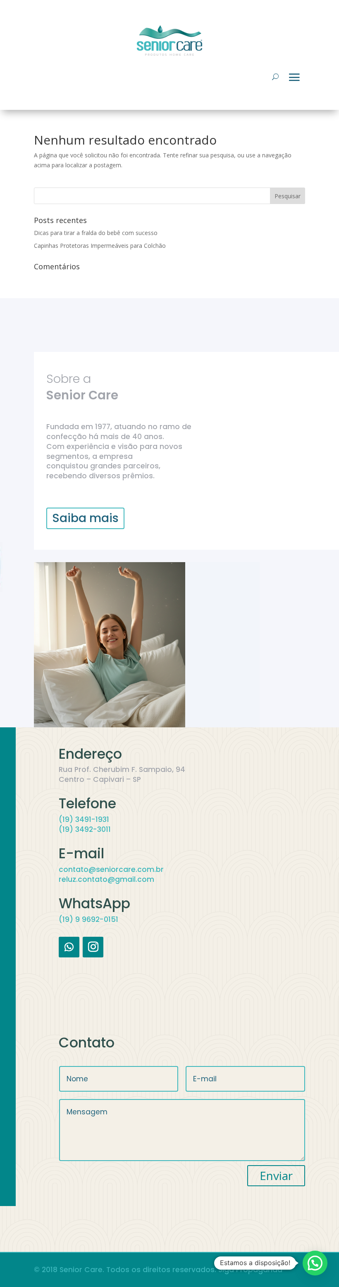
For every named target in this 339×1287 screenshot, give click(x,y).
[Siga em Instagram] (93, 947)
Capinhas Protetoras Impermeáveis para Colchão (100, 245)
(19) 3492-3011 (85, 829)
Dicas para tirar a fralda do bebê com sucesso (96, 233)
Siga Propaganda (250, 1270)
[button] (315, 1263)
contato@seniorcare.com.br (111, 869)
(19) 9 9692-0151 (88, 919)
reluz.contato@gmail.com (106, 879)
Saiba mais (85, 518)
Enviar (276, 1175)
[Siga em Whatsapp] (69, 947)
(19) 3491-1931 (84, 819)
